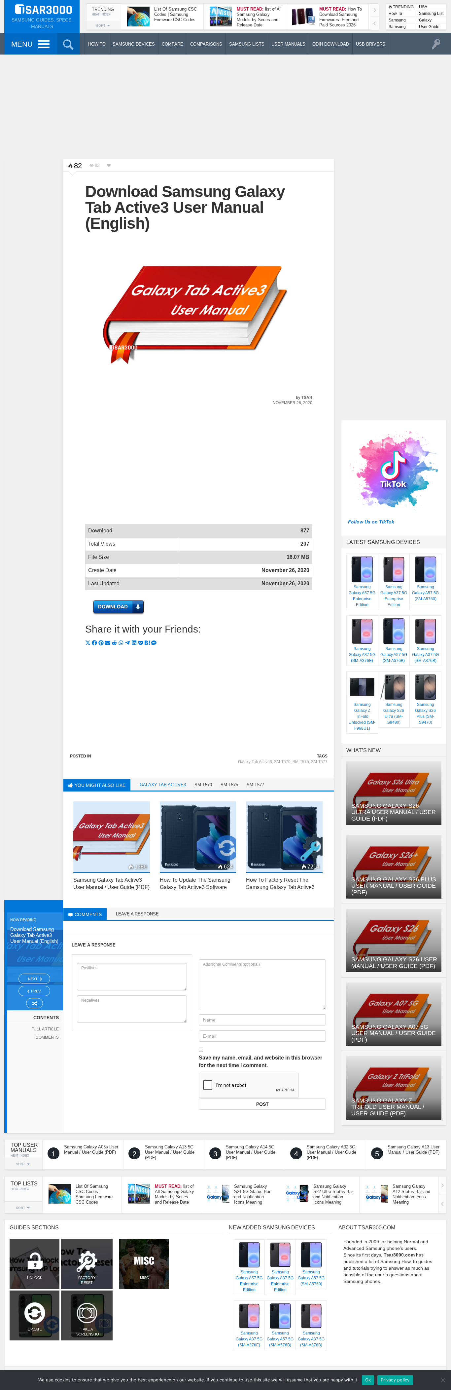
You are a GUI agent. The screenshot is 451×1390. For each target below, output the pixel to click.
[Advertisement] (225, 105)
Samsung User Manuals (397, 27)
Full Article (45, 1029)
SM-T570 (282, 761)
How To (395, 13)
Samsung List (431, 13)
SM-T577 (319, 761)
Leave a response (137, 913)
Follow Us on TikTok (371, 521)
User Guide (429, 26)
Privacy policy (395, 1379)
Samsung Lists (397, 20)
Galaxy (425, 20)
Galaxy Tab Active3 (255, 761)
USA (423, 7)
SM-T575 (301, 761)
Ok (368, 1379)
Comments (47, 1037)
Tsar (306, 397)
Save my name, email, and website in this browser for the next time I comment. (260, 1061)
